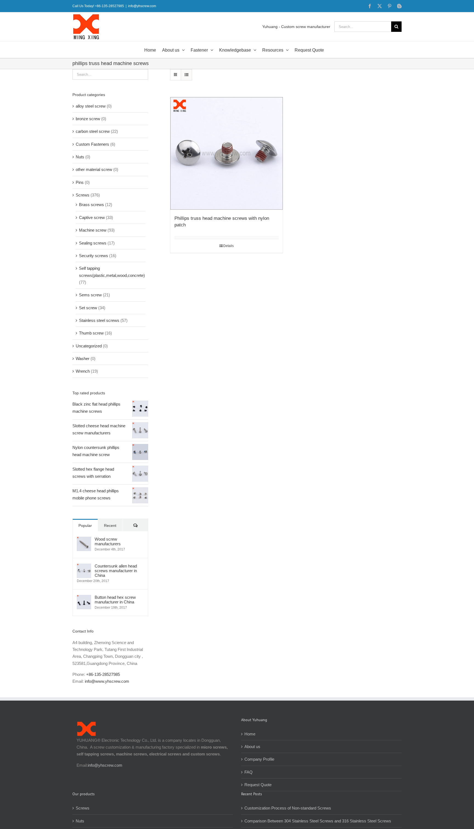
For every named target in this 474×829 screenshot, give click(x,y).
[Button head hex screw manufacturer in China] (84, 598)
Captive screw (92, 217)
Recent (110, 525)
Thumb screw (91, 333)
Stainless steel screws (99, 320)
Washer (82, 358)
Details (228, 246)
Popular (85, 525)
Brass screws (91, 204)
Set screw (88, 307)
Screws (82, 195)
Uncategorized (89, 346)
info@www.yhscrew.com (107, 681)
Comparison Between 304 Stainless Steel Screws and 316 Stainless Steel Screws (317, 821)
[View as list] (186, 74)
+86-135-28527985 (103, 674)
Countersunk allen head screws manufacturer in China (116, 571)
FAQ (248, 772)
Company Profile (259, 759)
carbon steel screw (93, 131)
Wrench (83, 371)
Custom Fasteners (92, 144)
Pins (80, 182)
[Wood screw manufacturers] (84, 540)
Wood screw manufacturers (108, 541)
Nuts (80, 156)
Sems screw (90, 295)
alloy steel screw (91, 106)
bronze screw (88, 118)
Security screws (93, 255)
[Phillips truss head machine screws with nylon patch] (226, 153)
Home (249, 734)
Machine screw (92, 230)
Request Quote (258, 784)
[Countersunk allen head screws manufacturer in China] (84, 567)
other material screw (94, 169)
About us (252, 746)
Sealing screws (92, 243)
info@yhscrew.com (142, 6)
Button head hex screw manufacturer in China (115, 599)
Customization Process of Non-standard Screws (288, 808)
